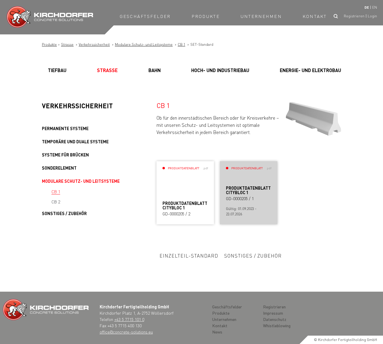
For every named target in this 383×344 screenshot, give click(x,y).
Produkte (206, 16)
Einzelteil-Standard (188, 255)
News (217, 331)
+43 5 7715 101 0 (129, 319)
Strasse (67, 44)
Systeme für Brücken (65, 154)
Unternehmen (261, 16)
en (374, 7)
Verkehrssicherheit (94, 44)
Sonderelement (59, 168)
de (366, 7)
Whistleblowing (277, 325)
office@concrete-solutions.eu (126, 331)
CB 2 (55, 201)
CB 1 (181, 44)
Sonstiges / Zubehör (64, 213)
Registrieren (354, 16)
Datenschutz (274, 319)
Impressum (273, 313)
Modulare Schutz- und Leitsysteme (144, 44)
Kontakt (315, 16)
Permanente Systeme (65, 128)
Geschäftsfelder (145, 16)
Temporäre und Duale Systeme (75, 141)
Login (372, 16)
